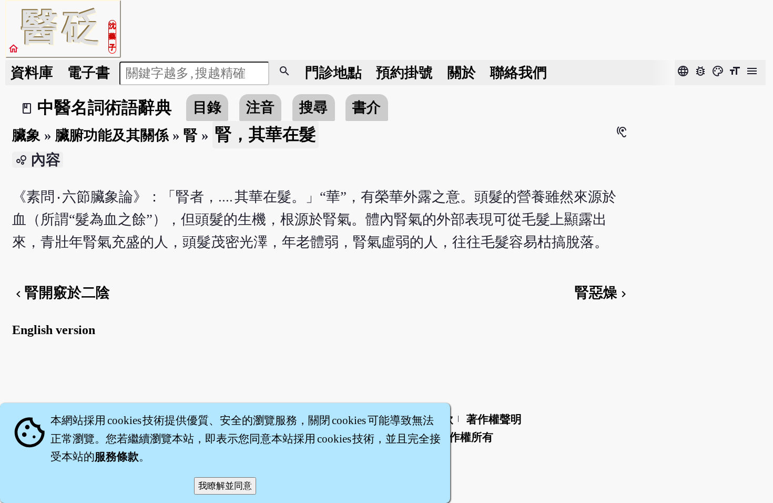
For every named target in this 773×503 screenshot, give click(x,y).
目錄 (207, 107)
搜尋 (313, 107)
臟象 (26, 135)
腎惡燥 (602, 292)
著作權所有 (465, 437)
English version (53, 330)
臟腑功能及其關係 (112, 135)
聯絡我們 (518, 73)
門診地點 (333, 73)
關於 (461, 73)
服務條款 (117, 456)
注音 (260, 107)
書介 (366, 107)
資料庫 (32, 73)
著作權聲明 (494, 419)
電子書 (88, 73)
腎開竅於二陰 (61, 292)
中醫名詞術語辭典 (104, 107)
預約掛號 (404, 73)
